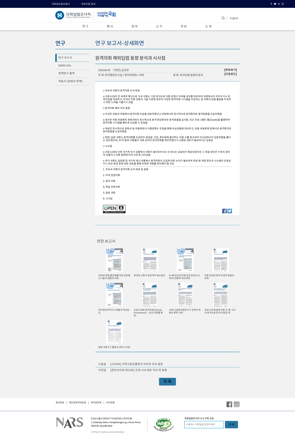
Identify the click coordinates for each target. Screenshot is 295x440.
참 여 (134, 26)
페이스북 (271, 4)
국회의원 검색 (88, 4)
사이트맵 (110, 402)
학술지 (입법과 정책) (70, 81)
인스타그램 (283, 4)
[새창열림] (164, 424)
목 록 (167, 381)
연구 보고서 (65, 57)
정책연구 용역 (66, 73)
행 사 (110, 26)
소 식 (159, 26)
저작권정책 (96, 402)
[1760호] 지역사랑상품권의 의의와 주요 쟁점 (136, 364)
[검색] (223, 18)
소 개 (208, 26)
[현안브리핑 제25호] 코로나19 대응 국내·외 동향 (138, 370)
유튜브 (275, 4)
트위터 (279, 4)
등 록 (231, 424)
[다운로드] (230, 74)
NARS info (64, 65)
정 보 (184, 26)
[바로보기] (230, 70)
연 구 (85, 26)
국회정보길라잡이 (60, 4)
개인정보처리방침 (77, 402)
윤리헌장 (60, 402)
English (234, 18)
